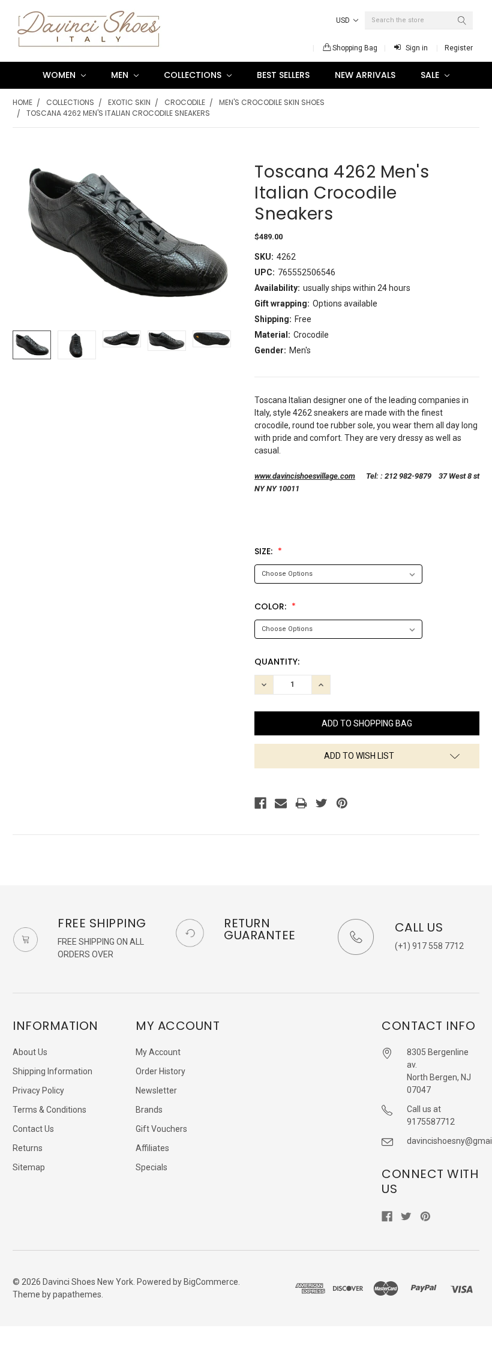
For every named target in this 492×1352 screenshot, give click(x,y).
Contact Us (33, 1129)
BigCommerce (211, 1282)
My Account (158, 1052)
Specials (151, 1167)
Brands (149, 1109)
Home (22, 102)
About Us (30, 1052)
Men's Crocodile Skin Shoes (272, 102)
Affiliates (152, 1148)
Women (60, 75)
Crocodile (184, 102)
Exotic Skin (129, 102)
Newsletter (156, 1090)
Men (121, 75)
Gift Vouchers (161, 1129)
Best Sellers (283, 75)
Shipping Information (52, 1071)
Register (459, 48)
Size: (264, 551)
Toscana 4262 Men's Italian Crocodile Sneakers (118, 113)
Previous (25, 345)
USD (344, 20)
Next (226, 345)
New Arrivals (365, 75)
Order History (160, 1071)
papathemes (77, 1294)
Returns (28, 1148)
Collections (194, 75)
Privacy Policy (38, 1090)
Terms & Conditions (49, 1109)
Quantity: (276, 662)
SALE (431, 75)
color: (271, 606)
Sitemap (29, 1167)
